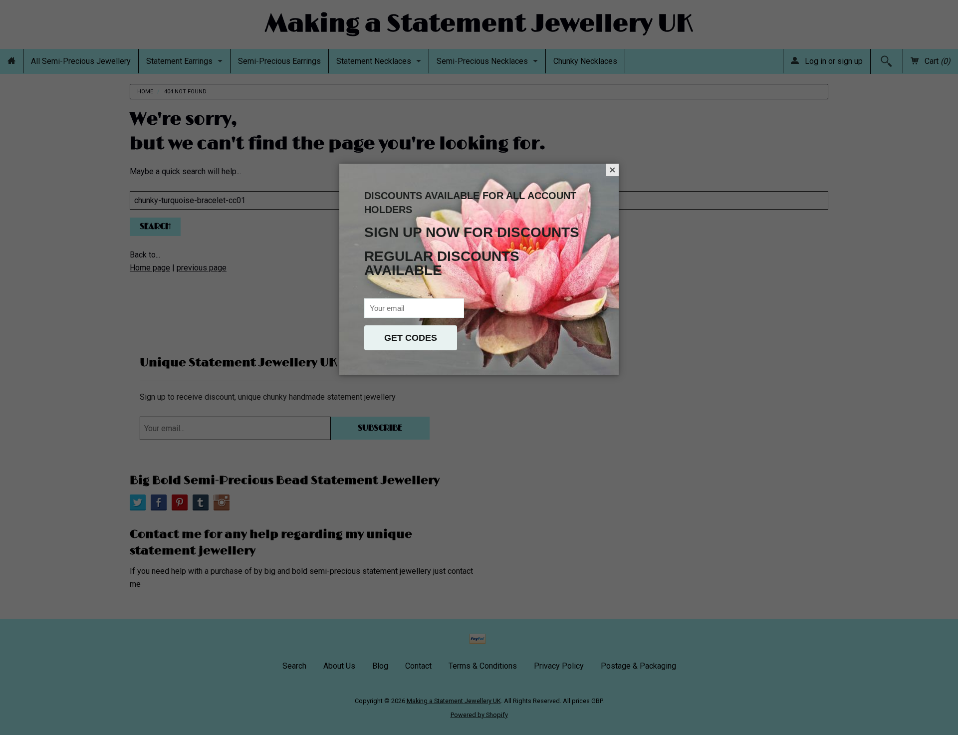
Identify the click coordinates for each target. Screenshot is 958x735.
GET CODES (410, 338)
